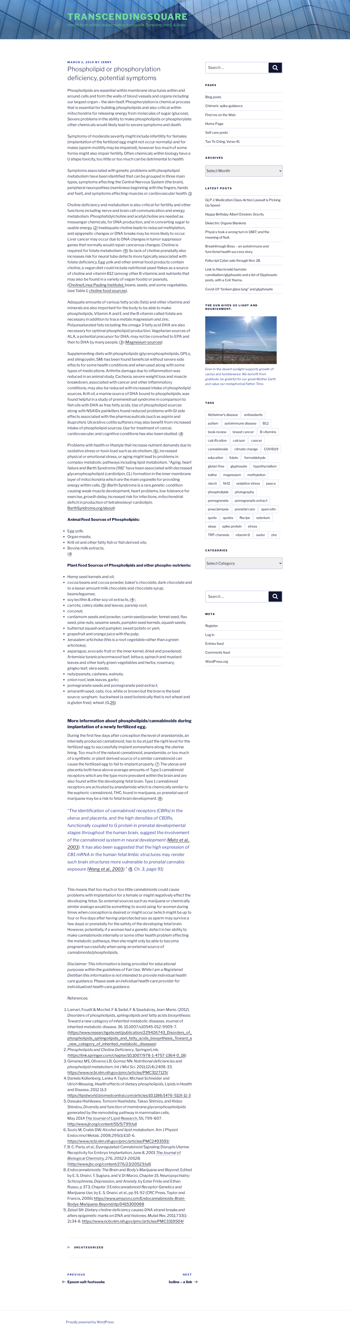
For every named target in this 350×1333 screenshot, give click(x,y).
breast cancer (243, 432)
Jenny (106, 62)
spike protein (232, 526)
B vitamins (268, 432)
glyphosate (238, 466)
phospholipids (218, 492)
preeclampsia (218, 509)
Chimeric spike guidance (224, 106)
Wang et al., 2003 (105, 869)
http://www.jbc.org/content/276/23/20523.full (109, 1164)
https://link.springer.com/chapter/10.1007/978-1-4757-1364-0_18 (127, 1055)
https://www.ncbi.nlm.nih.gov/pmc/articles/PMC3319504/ (133, 1221)
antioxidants (253, 415)
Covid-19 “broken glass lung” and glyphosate (239, 289)
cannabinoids (218, 449)
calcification (217, 440)
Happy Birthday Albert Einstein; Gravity (234, 214)
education (215, 458)
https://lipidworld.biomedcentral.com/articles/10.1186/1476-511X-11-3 (129, 1095)
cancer (256, 440)
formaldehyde (254, 458)
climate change (246, 449)
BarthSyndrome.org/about (90, 508)
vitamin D (242, 535)
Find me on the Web (220, 115)
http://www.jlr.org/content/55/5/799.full (102, 1124)
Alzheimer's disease (223, 415)
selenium (263, 518)
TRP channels (218, 535)
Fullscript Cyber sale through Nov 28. (233, 260)
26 (112, 702)
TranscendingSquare (127, 16)
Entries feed (214, 643)
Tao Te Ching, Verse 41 (222, 141)
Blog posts (213, 97)
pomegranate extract (251, 500)
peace (271, 483)
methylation (256, 475)
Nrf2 (226, 483)
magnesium (232, 475)
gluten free (216, 466)
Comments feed (217, 652)
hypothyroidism (265, 466)
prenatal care (245, 509)
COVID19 (271, 449)
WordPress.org (216, 661)
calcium (239, 440)
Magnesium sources (143, 342)
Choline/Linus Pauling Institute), (97, 285)
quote (212, 518)
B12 (266, 423)
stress (252, 526)
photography (244, 492)
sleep (212, 526)
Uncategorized (89, 1247)
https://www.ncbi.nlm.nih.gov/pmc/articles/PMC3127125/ (117, 1072)
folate (233, 458)
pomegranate (218, 500)
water (260, 535)
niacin (212, 483)
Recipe (245, 518)
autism (213, 423)
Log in (209, 635)
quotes (228, 518)
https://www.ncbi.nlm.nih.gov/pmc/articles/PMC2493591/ (118, 1141)
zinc (274, 535)
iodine (212, 475)
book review (217, 432)
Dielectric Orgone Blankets (225, 223)
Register (211, 626)
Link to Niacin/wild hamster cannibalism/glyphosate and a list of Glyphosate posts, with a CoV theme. (241, 274)
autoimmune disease (240, 423)
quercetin (268, 509)
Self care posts (216, 132)
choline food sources (107, 290)
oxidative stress (248, 483)
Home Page (214, 124)
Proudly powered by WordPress (90, 1322)
